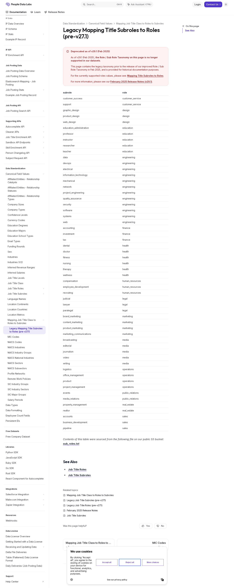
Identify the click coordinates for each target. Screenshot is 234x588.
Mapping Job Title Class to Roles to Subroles (140, 23)
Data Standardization (74, 23)
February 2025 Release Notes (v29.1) (131, 81)
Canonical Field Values (100, 23)
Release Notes (56, 12)
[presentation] (26, 301)
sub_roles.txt (71, 443)
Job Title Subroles (79, 475)
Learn (37, 12)
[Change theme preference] (225, 4)
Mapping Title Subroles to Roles (145, 75)
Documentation (18, 12)
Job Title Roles (77, 469)
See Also (190, 30)
